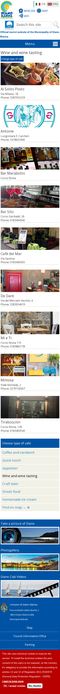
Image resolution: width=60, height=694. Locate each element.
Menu (30, 44)
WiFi (26, 16)
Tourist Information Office (29, 636)
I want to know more (13, 681)
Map (45, 11)
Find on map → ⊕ (16, 507)
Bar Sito (7, 211)
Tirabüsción (10, 422)
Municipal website (19, 619)
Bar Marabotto (13, 173)
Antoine (7, 131)
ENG (55, 4)
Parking (30, 644)
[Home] (7, 10)
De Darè (7, 296)
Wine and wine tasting (19, 476)
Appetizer (10, 468)
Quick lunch (11, 460)
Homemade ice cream (19, 499)
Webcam (29, 11)
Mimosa (7, 380)
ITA (43, 4)
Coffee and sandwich (18, 452)
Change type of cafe (12, 58)
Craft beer (10, 483)
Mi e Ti (6, 338)
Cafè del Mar (11, 253)
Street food (11, 491)
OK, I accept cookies (14, 685)
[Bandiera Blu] (9, 25)
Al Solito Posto (12, 89)
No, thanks (35, 685)
